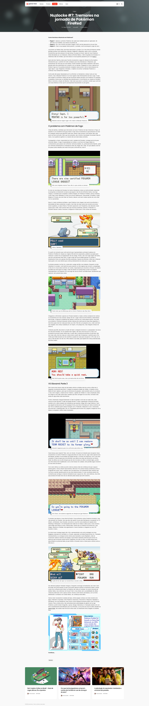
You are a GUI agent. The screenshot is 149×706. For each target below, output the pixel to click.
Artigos (74, 11)
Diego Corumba (67, 27)
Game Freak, (51, 608)
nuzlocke (51, 660)
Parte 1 (94, 56)
